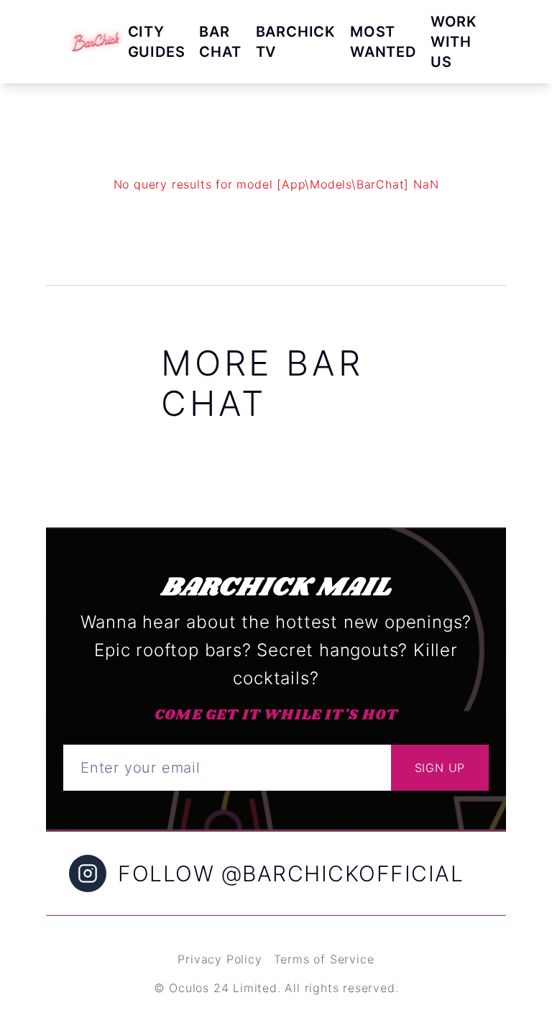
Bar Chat (220, 41)
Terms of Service (324, 959)
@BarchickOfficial (342, 873)
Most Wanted (383, 41)
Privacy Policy (220, 959)
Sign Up (440, 767)
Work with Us (454, 42)
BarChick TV (296, 41)
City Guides (156, 41)
